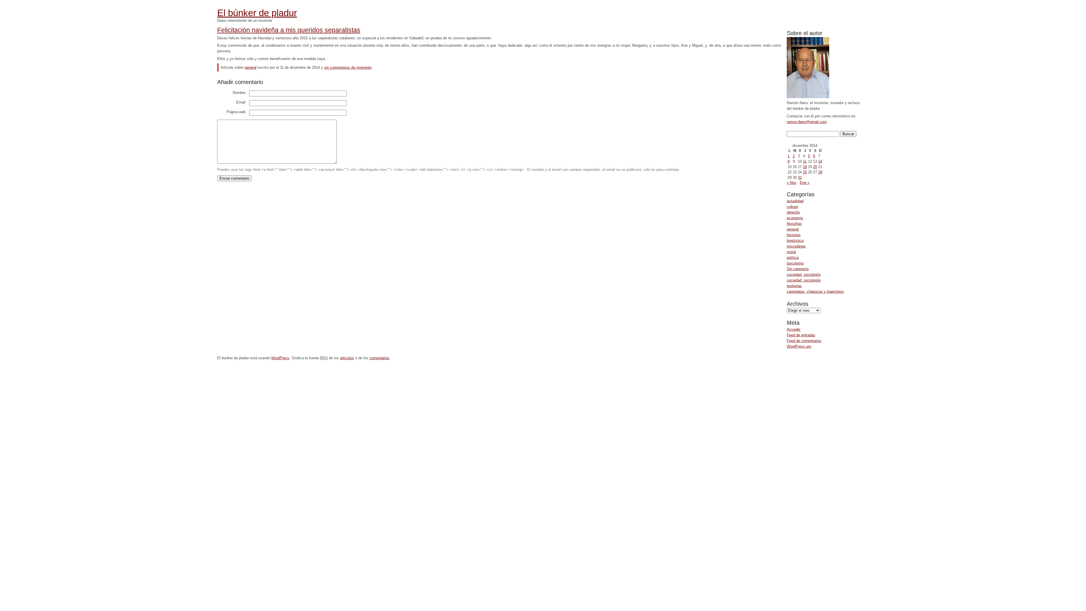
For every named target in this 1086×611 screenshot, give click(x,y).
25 (805, 172)
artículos (347, 358)
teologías (794, 286)
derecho (793, 212)
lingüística (795, 240)
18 (805, 167)
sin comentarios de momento (348, 67)
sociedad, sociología (803, 274)
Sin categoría (798, 269)
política (793, 257)
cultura (792, 207)
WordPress (280, 358)
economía (795, 218)
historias (794, 235)
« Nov (791, 182)
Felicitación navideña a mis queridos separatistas (288, 30)
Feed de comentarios (804, 341)
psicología (795, 263)
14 (820, 161)
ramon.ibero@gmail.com (807, 122)
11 (805, 161)
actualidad (795, 201)
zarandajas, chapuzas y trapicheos (815, 291)
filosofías (794, 223)
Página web (236, 112)
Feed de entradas (801, 335)
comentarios (379, 358)
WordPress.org (799, 346)
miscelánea (796, 246)
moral (791, 252)
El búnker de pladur (257, 13)
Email (240, 102)
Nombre (239, 93)
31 (800, 177)
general (793, 229)
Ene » (804, 182)
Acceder (793, 329)
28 (820, 172)
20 (815, 167)
